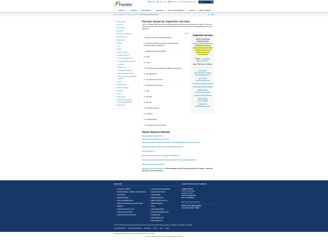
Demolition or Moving (152, 108)
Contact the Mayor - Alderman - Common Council (131, 192)
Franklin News (162, 2)
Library (119, 81)
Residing (148, 102)
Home (115, 14)
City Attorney (121, 28)
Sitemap (167, 228)
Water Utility (121, 105)
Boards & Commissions (158, 192)
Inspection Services (132, 14)
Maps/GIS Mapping (157, 203)
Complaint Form (155, 214)
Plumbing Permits (151, 74)
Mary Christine (196, 205)
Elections (120, 206)
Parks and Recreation (157, 209)
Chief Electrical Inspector (202, 92)
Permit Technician (202, 101)
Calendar (152, 2)
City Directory (121, 194)
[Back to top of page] (324, 236)
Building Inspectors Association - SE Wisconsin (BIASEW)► (160, 155)
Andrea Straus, (202, 104)
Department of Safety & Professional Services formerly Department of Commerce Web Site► (170, 142)
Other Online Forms (157, 220)
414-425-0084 (205, 59)
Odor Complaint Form (157, 217)
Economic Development (124, 34)
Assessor (120, 25)
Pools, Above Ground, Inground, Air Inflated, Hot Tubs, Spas (163, 68)
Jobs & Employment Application (160, 189)
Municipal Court (122, 84)
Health (119, 49)
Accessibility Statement (119, 228)
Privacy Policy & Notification (135, 228)
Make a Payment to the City (159, 200)
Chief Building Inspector (203, 80)
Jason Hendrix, (202, 78)
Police (119, 94)
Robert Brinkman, (203, 90)
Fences (148, 62)
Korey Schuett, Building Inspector (203, 87)
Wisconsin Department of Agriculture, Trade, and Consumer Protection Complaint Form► (168, 160)
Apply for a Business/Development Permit (130, 203)
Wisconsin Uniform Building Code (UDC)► (154, 139)
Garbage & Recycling (157, 197)
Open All (187, 33)
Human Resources (122, 52)
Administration (121, 22)
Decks (148, 57)
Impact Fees (122, 67)
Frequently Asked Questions (127, 61)
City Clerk (120, 31)
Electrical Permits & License (154, 85)
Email (209, 14)
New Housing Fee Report (126, 73)
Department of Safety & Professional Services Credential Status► (162, 146)
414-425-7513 (204, 61)
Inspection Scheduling (125, 70)
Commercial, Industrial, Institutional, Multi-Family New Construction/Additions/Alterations (161, 44)
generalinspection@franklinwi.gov (203, 43)
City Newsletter (155, 194)
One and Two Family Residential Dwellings (158, 37)
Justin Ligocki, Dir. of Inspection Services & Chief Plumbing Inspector (202, 73)
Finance (119, 43)
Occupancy (149, 113)
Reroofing (149, 97)
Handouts (121, 64)
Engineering (120, 40)
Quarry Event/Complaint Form (160, 212)
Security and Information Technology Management (124, 101)
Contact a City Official (123, 189)
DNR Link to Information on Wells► (152, 164)
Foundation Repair (151, 119)
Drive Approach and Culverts (154, 79)
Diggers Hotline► (147, 151)
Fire (118, 46)
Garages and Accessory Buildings (156, 51)
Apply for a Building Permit (125, 200)
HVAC (147, 91)
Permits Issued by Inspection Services (127, 77)
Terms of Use (147, 228)
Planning (119, 91)
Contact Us (173, 2)
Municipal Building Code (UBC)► (151, 136)
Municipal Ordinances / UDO (125, 209)
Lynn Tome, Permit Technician (202, 95)
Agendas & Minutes (123, 197)
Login (161, 228)
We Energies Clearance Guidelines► (153, 168)
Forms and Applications (126, 58)
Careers (155, 228)
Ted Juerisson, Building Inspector (203, 83)
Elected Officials (122, 37)
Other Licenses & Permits (125, 212)
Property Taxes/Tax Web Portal (126, 214)
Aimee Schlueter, (203, 98)
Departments (122, 14)
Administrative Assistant (202, 106)
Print (212, 14)
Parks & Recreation (123, 88)
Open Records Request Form (187, 2)
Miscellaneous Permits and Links (156, 125)
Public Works (121, 97)
